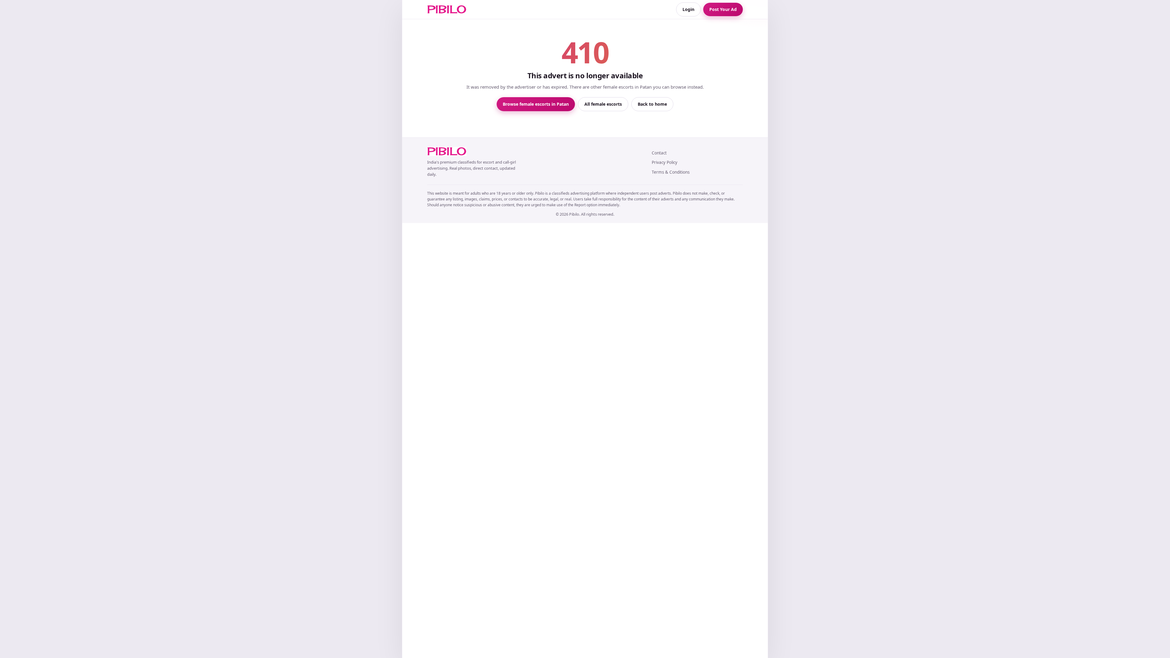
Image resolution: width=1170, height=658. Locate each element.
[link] (446, 9)
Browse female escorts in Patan (536, 104)
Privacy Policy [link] (664, 162)
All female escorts (603, 104)
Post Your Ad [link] (723, 9)
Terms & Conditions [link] (671, 172)
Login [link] (688, 9)
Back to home (652, 104)
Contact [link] (659, 153)
